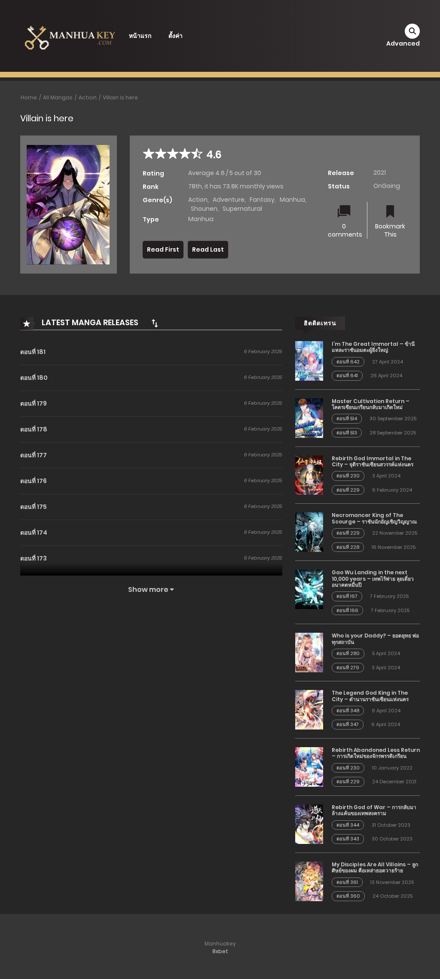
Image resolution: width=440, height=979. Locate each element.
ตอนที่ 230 (348, 475)
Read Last (208, 249)
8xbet (220, 951)
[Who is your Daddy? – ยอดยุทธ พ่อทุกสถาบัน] (309, 652)
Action (88, 97)
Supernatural (242, 208)
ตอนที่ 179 (33, 403)
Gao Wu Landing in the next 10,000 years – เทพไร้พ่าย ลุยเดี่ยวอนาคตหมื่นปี (373, 578)
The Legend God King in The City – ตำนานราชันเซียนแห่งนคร (370, 695)
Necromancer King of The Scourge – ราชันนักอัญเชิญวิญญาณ (374, 518)
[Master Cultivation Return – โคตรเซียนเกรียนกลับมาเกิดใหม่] (309, 417)
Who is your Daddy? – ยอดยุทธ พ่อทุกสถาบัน (375, 638)
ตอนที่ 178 (33, 429)
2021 (379, 172)
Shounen (204, 208)
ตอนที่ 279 (347, 667)
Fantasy (262, 199)
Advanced (403, 43)
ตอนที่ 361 (347, 882)
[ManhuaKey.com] (70, 35)
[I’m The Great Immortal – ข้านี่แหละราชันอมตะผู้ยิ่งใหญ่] (309, 360)
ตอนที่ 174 (33, 532)
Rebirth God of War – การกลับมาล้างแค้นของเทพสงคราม (374, 810)
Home (29, 97)
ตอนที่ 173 (33, 558)
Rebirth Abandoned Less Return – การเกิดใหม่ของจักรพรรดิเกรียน (376, 753)
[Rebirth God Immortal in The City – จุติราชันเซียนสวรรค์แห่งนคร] (309, 474)
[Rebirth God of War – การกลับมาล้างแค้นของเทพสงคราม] (309, 823)
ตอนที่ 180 (34, 377)
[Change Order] (155, 323)
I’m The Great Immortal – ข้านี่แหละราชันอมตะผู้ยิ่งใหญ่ (373, 347)
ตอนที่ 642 (348, 361)
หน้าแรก (140, 35)
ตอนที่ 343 (347, 838)
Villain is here (120, 97)
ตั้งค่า (175, 35)
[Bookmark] (390, 212)
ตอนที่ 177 (33, 455)
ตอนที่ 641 (347, 375)
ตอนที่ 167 (347, 596)
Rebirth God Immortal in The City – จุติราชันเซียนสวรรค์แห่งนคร (372, 461)
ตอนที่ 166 (347, 610)
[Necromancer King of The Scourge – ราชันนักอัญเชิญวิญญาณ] (309, 531)
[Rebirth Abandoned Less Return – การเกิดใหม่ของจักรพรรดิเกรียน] (309, 766)
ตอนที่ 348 (347, 710)
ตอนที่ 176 (33, 481)
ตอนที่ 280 (348, 653)
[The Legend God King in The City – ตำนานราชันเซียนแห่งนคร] (309, 709)
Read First (163, 249)
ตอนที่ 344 (347, 825)
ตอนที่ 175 (33, 506)
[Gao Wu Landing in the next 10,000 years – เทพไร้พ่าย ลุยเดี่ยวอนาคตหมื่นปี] (309, 589)
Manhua (292, 199)
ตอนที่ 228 (347, 547)
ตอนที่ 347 (347, 724)
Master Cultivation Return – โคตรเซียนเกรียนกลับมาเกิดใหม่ (370, 404)
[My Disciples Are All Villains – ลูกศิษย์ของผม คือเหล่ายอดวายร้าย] (309, 881)
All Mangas (58, 97)
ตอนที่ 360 (348, 896)
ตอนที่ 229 (348, 489)
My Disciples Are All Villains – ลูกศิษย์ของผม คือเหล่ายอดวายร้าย (375, 867)
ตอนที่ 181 (33, 352)
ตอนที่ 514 (346, 418)
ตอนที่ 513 (346, 432)
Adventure (228, 199)
